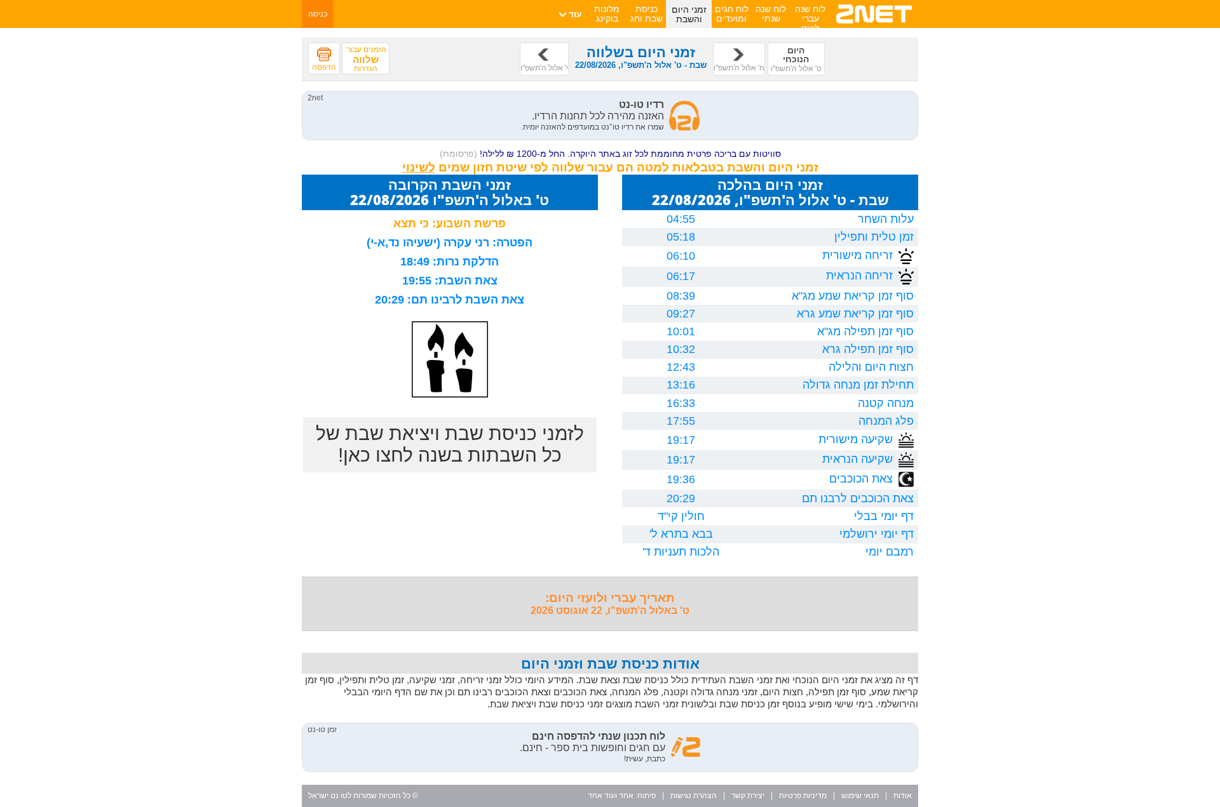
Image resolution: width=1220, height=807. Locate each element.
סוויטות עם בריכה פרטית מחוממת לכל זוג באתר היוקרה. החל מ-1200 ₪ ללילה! (610, 154)
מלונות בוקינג (607, 13)
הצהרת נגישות (693, 795)
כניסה (317, 14)
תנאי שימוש (860, 795)
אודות (902, 795)
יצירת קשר (747, 795)
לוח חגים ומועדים (732, 13)
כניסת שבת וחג (646, 13)
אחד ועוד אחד (611, 795)
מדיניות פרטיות (803, 795)
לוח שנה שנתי (771, 13)
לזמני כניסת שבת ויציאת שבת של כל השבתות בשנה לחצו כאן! (450, 444)
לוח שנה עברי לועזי (810, 18)
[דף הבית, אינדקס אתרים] (874, 25)
